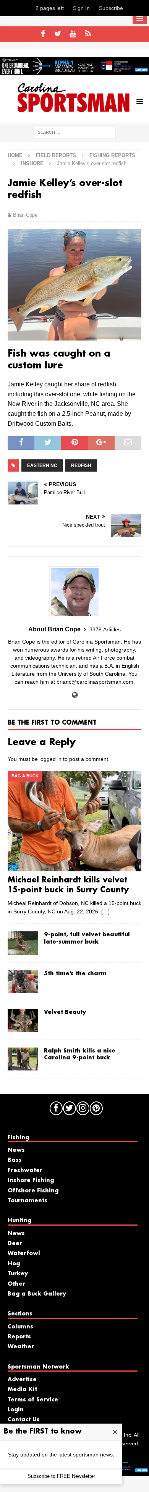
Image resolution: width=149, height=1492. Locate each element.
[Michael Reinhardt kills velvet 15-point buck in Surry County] (74, 821)
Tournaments (27, 1201)
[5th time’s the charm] (23, 981)
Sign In (81, 8)
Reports (19, 1337)
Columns (20, 1327)
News (16, 1150)
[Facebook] (43, 34)
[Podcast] (87, 34)
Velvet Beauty (65, 1012)
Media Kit (22, 1390)
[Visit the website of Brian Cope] (75, 695)
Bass (15, 1160)
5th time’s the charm (75, 974)
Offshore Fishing (33, 1191)
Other (16, 1284)
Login (16, 1410)
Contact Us (24, 1420)
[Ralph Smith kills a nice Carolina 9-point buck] (23, 1059)
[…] (105, 911)
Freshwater (25, 1171)
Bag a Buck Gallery (37, 1294)
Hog (14, 1264)
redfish (81, 465)
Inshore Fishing (31, 1180)
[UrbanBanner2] (74, 71)
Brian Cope (25, 215)
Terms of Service (33, 1400)
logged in (50, 759)
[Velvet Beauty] (23, 1020)
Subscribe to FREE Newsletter (61, 1476)
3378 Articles (105, 629)
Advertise (22, 1380)
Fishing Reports (112, 155)
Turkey (18, 1274)
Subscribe (111, 8)
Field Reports (56, 155)
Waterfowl (24, 1253)
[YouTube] (72, 34)
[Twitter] (58, 34)
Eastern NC (42, 465)
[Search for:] (75, 132)
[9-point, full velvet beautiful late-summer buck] (23, 942)
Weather (21, 1347)
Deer (15, 1244)
